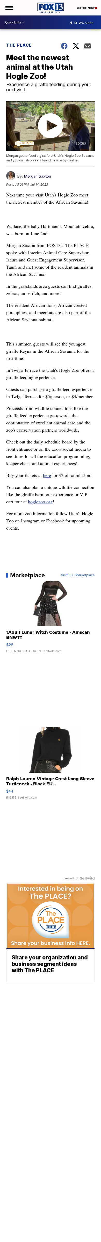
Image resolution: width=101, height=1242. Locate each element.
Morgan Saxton (37, 176)
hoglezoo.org (40, 501)
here (47, 475)
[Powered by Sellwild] (87, 878)
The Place (19, 45)
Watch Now (86, 8)
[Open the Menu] (8, 7)
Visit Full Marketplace (78, 575)
